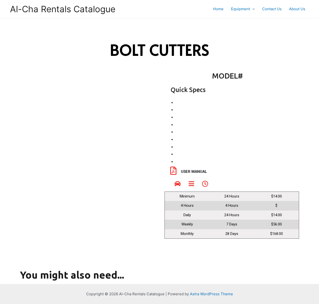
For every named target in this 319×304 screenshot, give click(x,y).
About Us (297, 8)
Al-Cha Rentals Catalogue (62, 9)
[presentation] (252, 9)
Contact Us (272, 8)
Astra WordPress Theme (211, 294)
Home (218, 8)
